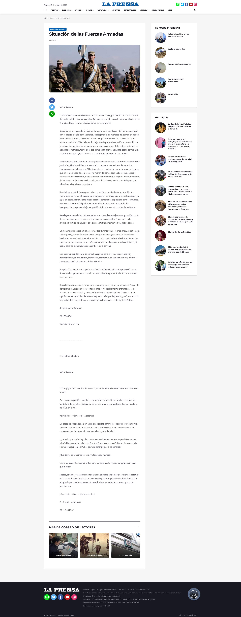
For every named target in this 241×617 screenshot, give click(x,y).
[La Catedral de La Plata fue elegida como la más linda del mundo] (160, 127)
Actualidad (103, 10)
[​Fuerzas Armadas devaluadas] (160, 82)
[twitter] (182, 4)
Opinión (78, 10)
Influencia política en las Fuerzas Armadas (178, 35)
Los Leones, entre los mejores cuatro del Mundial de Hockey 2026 (180, 159)
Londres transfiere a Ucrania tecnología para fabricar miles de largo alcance (180, 264)
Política (54, 10)
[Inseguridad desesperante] (160, 67)
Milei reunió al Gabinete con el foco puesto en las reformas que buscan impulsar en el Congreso (180, 205)
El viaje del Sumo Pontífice (179, 232)
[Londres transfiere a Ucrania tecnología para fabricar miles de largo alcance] (160, 265)
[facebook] (186, 4)
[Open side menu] (45, 10)
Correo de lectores (57, 18)
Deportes (116, 10)
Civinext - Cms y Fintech (188, 615)
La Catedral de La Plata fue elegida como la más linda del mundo (179, 126)
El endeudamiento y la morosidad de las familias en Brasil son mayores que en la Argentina (180, 220)
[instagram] (195, 4)
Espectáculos (130, 10)
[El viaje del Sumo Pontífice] (160, 235)
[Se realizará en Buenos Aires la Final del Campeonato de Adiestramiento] (160, 175)
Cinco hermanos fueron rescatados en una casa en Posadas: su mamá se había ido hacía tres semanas (180, 190)
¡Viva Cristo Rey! (94, 555)
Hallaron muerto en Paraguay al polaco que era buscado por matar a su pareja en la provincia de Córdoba (180, 144)
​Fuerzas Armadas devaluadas (175, 80)
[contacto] (177, 4)
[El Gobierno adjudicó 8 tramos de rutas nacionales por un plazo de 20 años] (160, 250)
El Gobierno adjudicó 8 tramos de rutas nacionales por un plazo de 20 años (179, 249)
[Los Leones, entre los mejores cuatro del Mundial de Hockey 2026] (160, 160)
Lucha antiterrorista (176, 49)
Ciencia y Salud (157, 10)
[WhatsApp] (52, 114)
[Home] (61, 591)
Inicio (46, 18)
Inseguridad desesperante (179, 64)
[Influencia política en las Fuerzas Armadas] (160, 37)
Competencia (125, 555)
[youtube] (191, 4)
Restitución (173, 94)
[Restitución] (160, 98)
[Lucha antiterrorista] (160, 52)
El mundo (89, 10)
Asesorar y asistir (63, 555)
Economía (66, 10)
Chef (170, 10)
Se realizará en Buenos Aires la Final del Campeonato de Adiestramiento (180, 174)
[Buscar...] (195, 10)
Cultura (143, 10)
